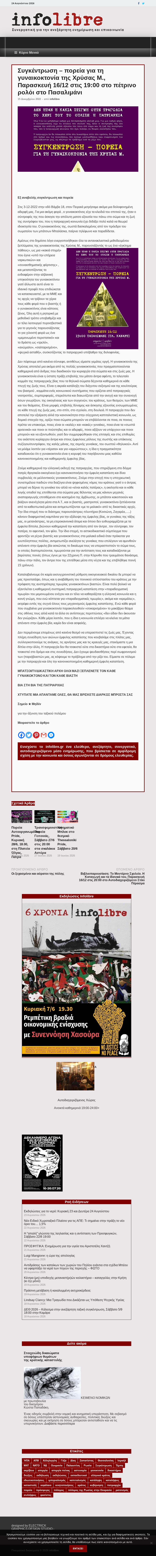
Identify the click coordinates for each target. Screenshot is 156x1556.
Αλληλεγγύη (50, 1460)
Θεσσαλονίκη (106, 1460)
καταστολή (30, 1485)
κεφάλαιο (46, 1485)
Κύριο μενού (29, 52)
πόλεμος (59, 1490)
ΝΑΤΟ (36, 1465)
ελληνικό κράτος (100, 1475)
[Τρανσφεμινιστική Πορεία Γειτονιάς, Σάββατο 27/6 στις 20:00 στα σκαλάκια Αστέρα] (44, 824)
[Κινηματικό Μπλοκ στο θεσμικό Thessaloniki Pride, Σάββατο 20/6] (67, 824)
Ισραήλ (122, 1460)
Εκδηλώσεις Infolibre (77, 896)
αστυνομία (80, 1470)
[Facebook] (138, 3)
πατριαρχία (114, 1485)
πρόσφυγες (43, 1490)
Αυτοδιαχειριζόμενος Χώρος (77, 1100)
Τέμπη (119, 1465)
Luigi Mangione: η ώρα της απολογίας (49, 1255)
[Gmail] (43, 732)
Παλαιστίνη (73, 1465)
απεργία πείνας (61, 1470)
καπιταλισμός (78, 1480)
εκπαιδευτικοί (79, 1475)
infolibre (55, 99)
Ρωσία (88, 1465)
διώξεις (28, 1475)
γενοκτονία (97, 1470)
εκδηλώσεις (60, 1475)
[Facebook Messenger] (51, 732)
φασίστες (45, 1495)
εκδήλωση (43, 1475)
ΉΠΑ (26, 1460)
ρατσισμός (122, 1490)
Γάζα (63, 1460)
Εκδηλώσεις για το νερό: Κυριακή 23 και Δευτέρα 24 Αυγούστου (66, 1211)
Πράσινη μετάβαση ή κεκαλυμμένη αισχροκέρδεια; (57, 1290)
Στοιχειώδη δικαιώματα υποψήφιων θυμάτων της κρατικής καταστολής (43, 1356)
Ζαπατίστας (87, 1460)
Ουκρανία (56, 1465)
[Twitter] (143, 3)
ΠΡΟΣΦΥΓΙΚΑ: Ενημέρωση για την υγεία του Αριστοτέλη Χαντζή (67, 1246)
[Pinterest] (36, 732)
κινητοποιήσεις (64, 1485)
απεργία (43, 1470)
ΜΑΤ (26, 1465)
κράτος (82, 1485)
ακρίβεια (29, 1470)
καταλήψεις (112, 1480)
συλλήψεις (30, 1495)
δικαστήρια (114, 1470)
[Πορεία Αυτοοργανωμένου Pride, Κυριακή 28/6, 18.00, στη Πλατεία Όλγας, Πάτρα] (21, 824)
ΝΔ (45, 1465)
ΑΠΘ (36, 1460)
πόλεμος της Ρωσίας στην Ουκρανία (90, 1490)
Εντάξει (78, 1548)
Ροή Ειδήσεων (76, 1202)
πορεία (28, 1490)
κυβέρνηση (96, 1485)
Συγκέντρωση (104, 1465)
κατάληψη (96, 1480)
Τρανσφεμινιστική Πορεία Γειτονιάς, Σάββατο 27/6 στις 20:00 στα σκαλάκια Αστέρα (48, 840)
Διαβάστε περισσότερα (59, 1423)
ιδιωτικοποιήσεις (34, 1480)
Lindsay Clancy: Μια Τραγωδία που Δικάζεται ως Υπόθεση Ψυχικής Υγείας (74, 1300)
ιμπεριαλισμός (57, 1480)
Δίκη (73, 1460)
